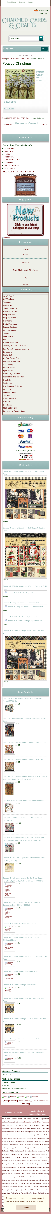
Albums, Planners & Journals (14, 346)
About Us (25, 262)
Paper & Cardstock (10, 327)
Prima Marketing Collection (13, 377)
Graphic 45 (7, 305)
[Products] (13, 1101)
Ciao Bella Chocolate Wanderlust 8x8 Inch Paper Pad (23, 759)
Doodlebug (7, 405)
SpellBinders (8, 371)
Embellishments (9, 330)
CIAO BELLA (10, 163)
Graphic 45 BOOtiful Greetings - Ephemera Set (20, 617)
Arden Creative (9, 368)
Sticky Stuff (7, 355)
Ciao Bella (7, 380)
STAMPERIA (9, 148)
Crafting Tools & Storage (12, 358)
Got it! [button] (26, 1207)
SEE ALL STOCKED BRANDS (19, 171)
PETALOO (25, 59)
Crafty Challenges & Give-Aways (25, 270)
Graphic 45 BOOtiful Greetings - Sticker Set (19, 985)
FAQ (25, 278)
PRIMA (7, 154)
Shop (4, 59)
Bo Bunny (7, 389)
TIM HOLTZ (9, 157)
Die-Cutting (7, 321)
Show (44, 49)
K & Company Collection (12, 386)
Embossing (7, 352)
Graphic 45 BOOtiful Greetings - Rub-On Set (19, 924)
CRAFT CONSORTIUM (13, 160)
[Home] (6, 1101)
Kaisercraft (45, 1122)
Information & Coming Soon (14, 411)
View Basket (43, 10)
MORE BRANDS (13, 59)
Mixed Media (8, 336)
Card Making (8, 364)
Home (25, 255)
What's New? (8, 296)
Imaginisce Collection (11, 361)
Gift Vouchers (8, 299)
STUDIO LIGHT (10, 168)
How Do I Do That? (10, 312)
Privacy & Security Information (14, 1088)
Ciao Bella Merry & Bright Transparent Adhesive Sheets (23, 800)
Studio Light (7, 383)
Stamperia (7, 302)
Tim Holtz (7, 396)
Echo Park (7, 402)
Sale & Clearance (10, 308)
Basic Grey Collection (11, 374)
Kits (4, 339)
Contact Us (22, 2)
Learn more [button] (38, 1201)
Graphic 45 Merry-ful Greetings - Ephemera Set (21, 603)
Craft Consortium (9, 399)
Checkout (43, 13)
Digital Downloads (10, 324)
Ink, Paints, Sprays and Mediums (16, 349)
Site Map (25, 284)
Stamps (6, 333)
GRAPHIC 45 (9, 151)
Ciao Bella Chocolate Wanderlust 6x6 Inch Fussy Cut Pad (24, 742)
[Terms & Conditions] (39, 1101)
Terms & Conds (11, 2)
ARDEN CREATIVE (12, 165)
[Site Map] (26, 1104)
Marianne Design (9, 392)
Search (30, 2)
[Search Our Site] (24, 1101)
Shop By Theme (9, 318)
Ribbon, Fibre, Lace (10, 343)
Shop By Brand (9, 315)
